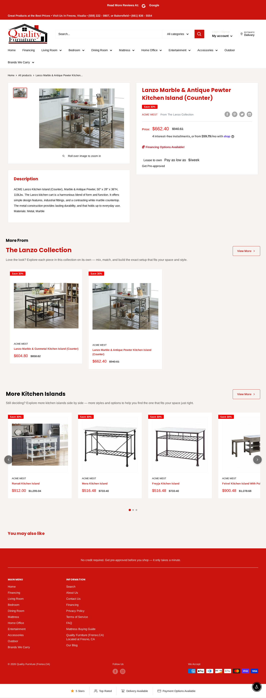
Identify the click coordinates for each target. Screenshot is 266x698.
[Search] (199, 34)
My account (220, 36)
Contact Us (73, 598)
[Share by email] (249, 114)
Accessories (205, 50)
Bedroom (74, 50)
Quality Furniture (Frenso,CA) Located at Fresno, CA (85, 637)
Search (70, 586)
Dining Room (99, 50)
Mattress (124, 50)
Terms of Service (77, 616)
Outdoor (230, 50)
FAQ (69, 623)
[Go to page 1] (130, 510)
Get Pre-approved (153, 166)
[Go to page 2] (133, 510)
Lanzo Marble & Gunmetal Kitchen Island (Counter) (46, 348)
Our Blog (72, 645)
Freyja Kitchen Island (165, 483)
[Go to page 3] (136, 510)
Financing (28, 50)
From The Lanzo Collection (177, 114)
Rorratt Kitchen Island (26, 483)
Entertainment (177, 50)
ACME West (150, 114)
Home (12, 50)
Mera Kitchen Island (94, 483)
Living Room (49, 50)
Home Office (149, 50)
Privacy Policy (75, 610)
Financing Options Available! (165, 146)
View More (244, 251)
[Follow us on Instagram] (122, 671)
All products (25, 75)
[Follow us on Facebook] (115, 671)
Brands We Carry (19, 62)
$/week (193, 160)
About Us (72, 592)
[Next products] (257, 459)
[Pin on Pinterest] (234, 114)
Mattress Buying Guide (80, 629)
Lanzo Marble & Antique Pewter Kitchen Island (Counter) (121, 352)
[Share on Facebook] (227, 114)
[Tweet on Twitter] (242, 114)
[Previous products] (8, 459)
